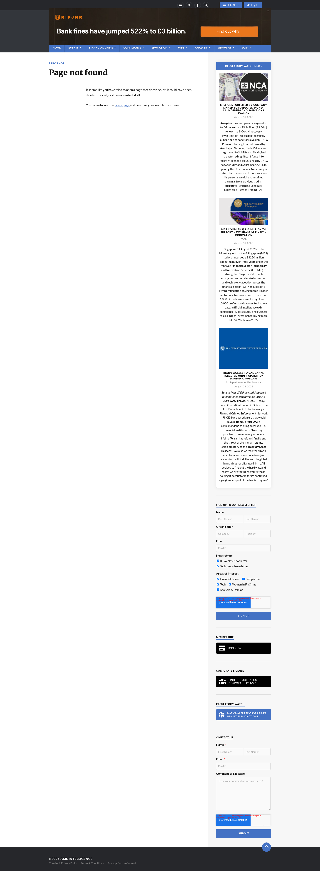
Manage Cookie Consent (122, 863)
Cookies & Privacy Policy (63, 863)
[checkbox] (243, 564)
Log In (254, 5)
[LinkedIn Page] (180, 5)
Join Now (233, 5)
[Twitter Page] (189, 5)
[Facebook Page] (197, 5)
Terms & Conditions (92, 863)
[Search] (206, 5)
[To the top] (266, 847)
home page (122, 105)
